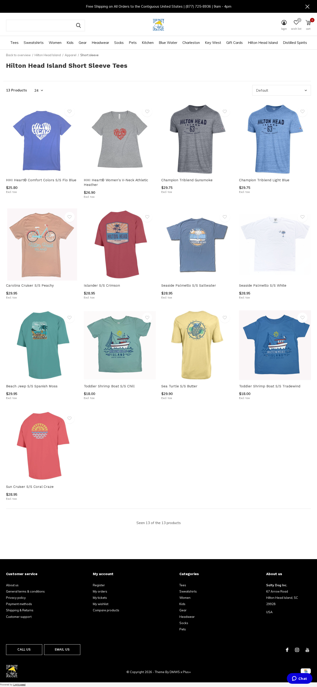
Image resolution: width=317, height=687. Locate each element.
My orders (100, 591)
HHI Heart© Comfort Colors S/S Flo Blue (41, 180)
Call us (24, 649)
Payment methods (19, 604)
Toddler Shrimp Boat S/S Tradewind (269, 386)
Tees (14, 42)
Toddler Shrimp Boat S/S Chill (109, 386)
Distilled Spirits (295, 42)
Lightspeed (19, 684)
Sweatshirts (34, 42)
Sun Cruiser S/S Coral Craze (30, 487)
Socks (119, 42)
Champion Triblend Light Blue (264, 180)
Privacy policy (16, 598)
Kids (70, 42)
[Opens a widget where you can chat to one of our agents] (299, 679)
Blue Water (168, 42)
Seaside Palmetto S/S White (262, 285)
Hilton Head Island (263, 42)
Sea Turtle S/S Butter (179, 386)
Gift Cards (234, 42)
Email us (62, 649)
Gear (83, 42)
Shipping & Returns (19, 610)
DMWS (175, 672)
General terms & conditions (25, 591)
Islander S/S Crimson (102, 285)
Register (99, 585)
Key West (213, 42)
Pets (133, 42)
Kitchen (148, 42)
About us (12, 585)
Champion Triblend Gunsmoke (187, 180)
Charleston (191, 42)
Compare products (106, 610)
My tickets (100, 598)
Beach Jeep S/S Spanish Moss (32, 386)
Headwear (100, 42)
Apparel (70, 55)
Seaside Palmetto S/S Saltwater (188, 285)
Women (55, 42)
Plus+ (187, 672)
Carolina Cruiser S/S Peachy (30, 285)
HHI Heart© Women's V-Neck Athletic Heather (116, 182)
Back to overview (18, 55)
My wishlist (100, 604)
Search (78, 25)
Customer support (19, 617)
